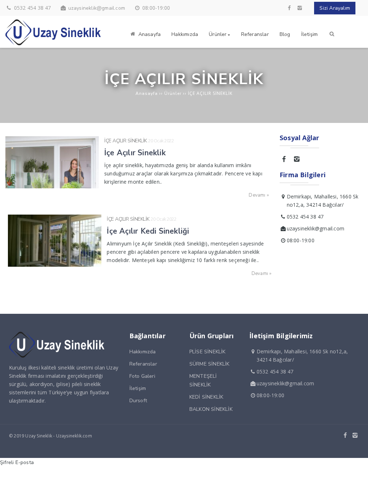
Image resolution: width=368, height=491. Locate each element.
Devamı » (259, 195)
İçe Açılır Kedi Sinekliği (148, 231)
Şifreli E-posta (17, 462)
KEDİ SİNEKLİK (206, 397)
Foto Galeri (142, 376)
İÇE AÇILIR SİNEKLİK (125, 140)
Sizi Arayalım (334, 8)
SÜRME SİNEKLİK (209, 364)
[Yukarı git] (357, 480)
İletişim (137, 388)
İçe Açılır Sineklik (135, 153)
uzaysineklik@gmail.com (96, 8)
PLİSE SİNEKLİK (207, 351)
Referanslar (143, 364)
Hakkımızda (142, 351)
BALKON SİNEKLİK (211, 409)
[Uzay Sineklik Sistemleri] (53, 43)
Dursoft (138, 400)
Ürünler (172, 93)
